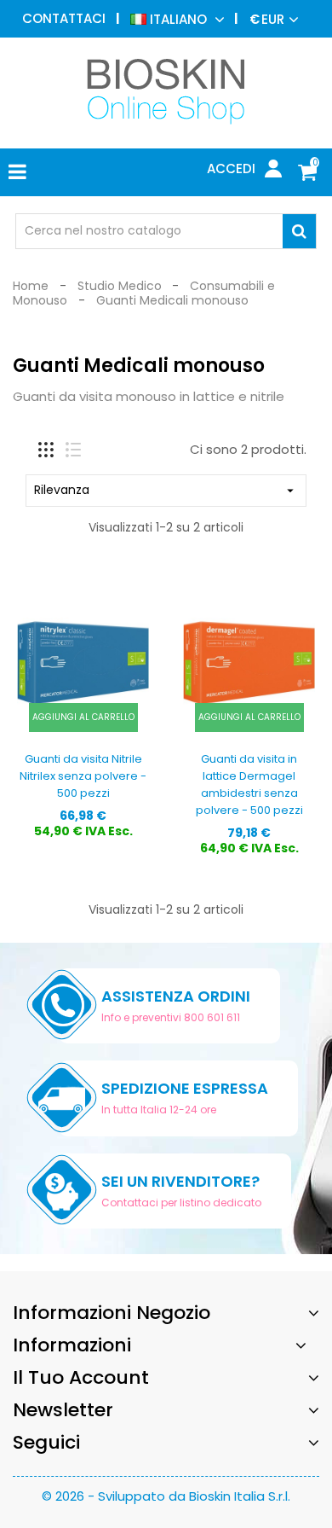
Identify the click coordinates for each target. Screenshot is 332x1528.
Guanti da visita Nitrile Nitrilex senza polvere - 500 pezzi (83, 776)
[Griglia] (46, 450)
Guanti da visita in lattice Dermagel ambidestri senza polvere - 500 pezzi (249, 784)
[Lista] (73, 450)
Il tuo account (81, 1377)
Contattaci (64, 18)
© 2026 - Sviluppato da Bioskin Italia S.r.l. (166, 1496)
